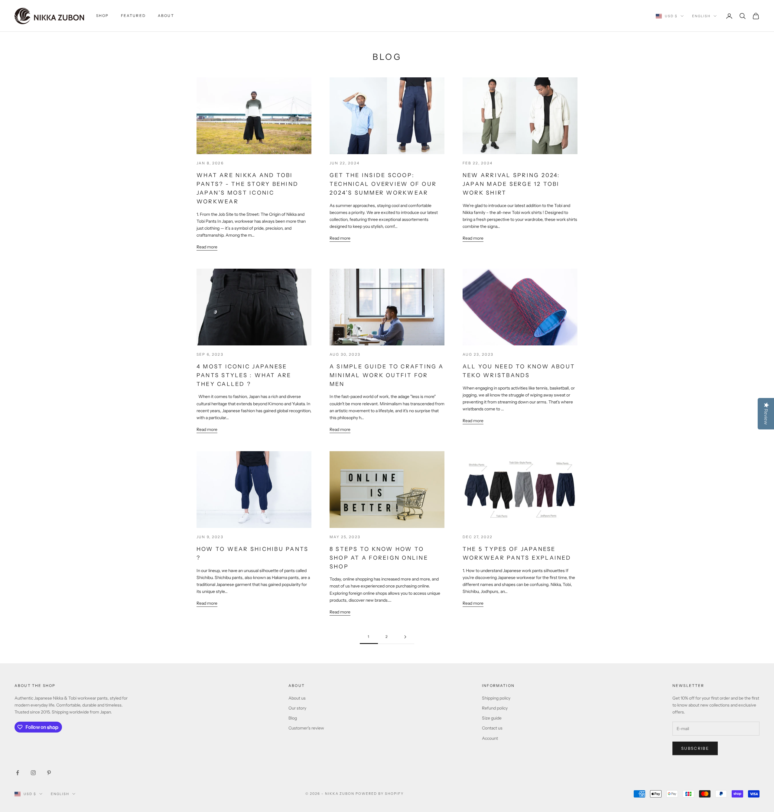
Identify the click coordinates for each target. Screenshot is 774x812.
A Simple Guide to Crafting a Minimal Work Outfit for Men (387, 375)
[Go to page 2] (405, 637)
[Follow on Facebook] (18, 773)
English (701, 16)
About (166, 15)
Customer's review (306, 728)
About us (297, 698)
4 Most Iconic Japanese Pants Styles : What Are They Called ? (244, 375)
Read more (207, 247)
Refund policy (495, 708)
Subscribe (695, 748)
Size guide (492, 718)
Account (490, 738)
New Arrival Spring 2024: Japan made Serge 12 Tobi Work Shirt (511, 184)
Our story (297, 708)
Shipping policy (496, 698)
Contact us (492, 728)
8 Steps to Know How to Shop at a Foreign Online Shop (379, 558)
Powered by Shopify (380, 793)
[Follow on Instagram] (33, 773)
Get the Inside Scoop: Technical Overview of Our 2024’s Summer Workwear (383, 184)
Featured (133, 15)
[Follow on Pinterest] (49, 773)
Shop (102, 15)
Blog (292, 718)
